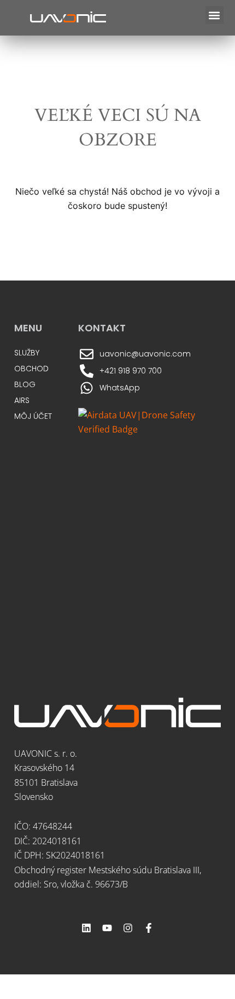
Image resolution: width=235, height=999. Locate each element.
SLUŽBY (26, 352)
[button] (214, 15)
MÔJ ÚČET (33, 416)
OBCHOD (31, 368)
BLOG (25, 384)
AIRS (22, 400)
